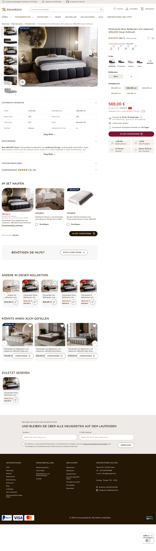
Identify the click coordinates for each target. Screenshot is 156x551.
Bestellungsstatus (42, 467)
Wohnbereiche (22, 17)
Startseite (6, 24)
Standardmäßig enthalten (12, 226)
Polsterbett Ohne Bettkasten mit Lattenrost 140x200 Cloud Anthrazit (30, 296)
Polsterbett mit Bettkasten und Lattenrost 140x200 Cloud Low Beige (10, 296)
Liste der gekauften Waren (72, 478)
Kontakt (39, 479)
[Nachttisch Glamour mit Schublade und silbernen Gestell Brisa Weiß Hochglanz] (50, 199)
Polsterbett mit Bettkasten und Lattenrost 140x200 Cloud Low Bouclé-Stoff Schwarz (49, 296)
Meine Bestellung (45, 463)
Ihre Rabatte (70, 485)
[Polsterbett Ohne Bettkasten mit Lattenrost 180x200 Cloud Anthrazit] (17, 200)
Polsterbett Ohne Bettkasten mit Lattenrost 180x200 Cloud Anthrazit (11, 394)
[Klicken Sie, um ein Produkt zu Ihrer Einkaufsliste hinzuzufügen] (148, 38)
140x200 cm (116, 93)
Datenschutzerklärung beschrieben (95, 444)
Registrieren (70, 467)
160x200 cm (147, 88)
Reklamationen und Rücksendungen (43, 474)
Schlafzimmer (30, 24)
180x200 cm (131, 88)
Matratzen (42, 17)
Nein (116, 76)
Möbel (5, 17)
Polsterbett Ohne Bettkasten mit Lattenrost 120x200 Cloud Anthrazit (69, 296)
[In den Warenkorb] (15, 302)
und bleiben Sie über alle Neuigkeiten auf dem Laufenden (69, 426)
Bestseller (71, 17)
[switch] (148, 540)
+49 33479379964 (105, 470)
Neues (58, 17)
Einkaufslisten (71, 474)
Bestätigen (44, 224)
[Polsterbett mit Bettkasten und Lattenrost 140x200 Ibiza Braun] (49, 334)
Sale (101, 17)
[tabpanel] (10, 31)
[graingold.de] (12, 9)
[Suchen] (101, 9)
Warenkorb (70, 470)
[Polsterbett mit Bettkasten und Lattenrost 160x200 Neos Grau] (82, 334)
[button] (150, 62)
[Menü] (152, 534)
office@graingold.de (109, 473)
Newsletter (70, 488)
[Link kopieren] (152, 38)
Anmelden (126, 445)
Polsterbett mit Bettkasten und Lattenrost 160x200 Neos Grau (80, 350)
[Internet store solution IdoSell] (149, 517)
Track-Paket (40, 470)
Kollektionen (87, 17)
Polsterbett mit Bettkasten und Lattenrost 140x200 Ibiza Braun (48, 350)
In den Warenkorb (130, 134)
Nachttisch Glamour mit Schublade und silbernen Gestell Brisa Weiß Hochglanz (49, 218)
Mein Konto (72, 463)
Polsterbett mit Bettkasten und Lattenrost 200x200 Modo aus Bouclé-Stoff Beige (16, 350)
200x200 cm (116, 88)
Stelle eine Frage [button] (72, 252)
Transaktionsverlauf (73, 482)
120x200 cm (131, 93)
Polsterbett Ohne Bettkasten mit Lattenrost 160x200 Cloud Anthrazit (88, 296)
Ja (131, 76)
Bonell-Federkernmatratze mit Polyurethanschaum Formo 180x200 (81, 218)
